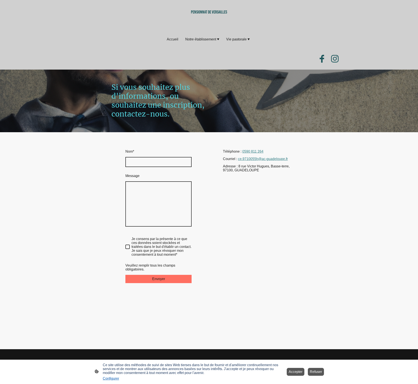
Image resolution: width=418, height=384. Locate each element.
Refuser (316, 372)
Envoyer (158, 279)
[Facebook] (322, 59)
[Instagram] (335, 59)
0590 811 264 (252, 151)
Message (132, 176)
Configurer (111, 378)
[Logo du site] (209, 24)
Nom (129, 151)
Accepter (295, 372)
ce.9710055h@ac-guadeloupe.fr (263, 159)
